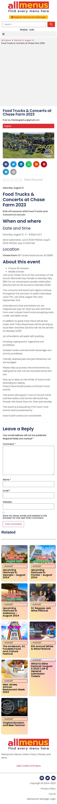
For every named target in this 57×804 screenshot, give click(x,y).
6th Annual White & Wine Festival (42, 648)
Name (7, 480)
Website (7, 502)
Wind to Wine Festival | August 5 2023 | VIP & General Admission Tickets (41, 670)
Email (6, 491)
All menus (6, 40)
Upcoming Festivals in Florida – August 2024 (41, 573)
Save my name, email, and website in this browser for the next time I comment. (25, 517)
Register (24, 29)
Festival (17, 40)
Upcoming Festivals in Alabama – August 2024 (11, 611)
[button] (28, 17)
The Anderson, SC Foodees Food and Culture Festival (14, 650)
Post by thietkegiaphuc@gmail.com (21, 119)
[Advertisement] (28, 74)
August (28, 40)
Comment (9, 444)
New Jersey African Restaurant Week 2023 (14, 688)
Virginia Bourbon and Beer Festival (14, 724)
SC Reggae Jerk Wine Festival (41, 609)
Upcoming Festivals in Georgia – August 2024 (14, 573)
